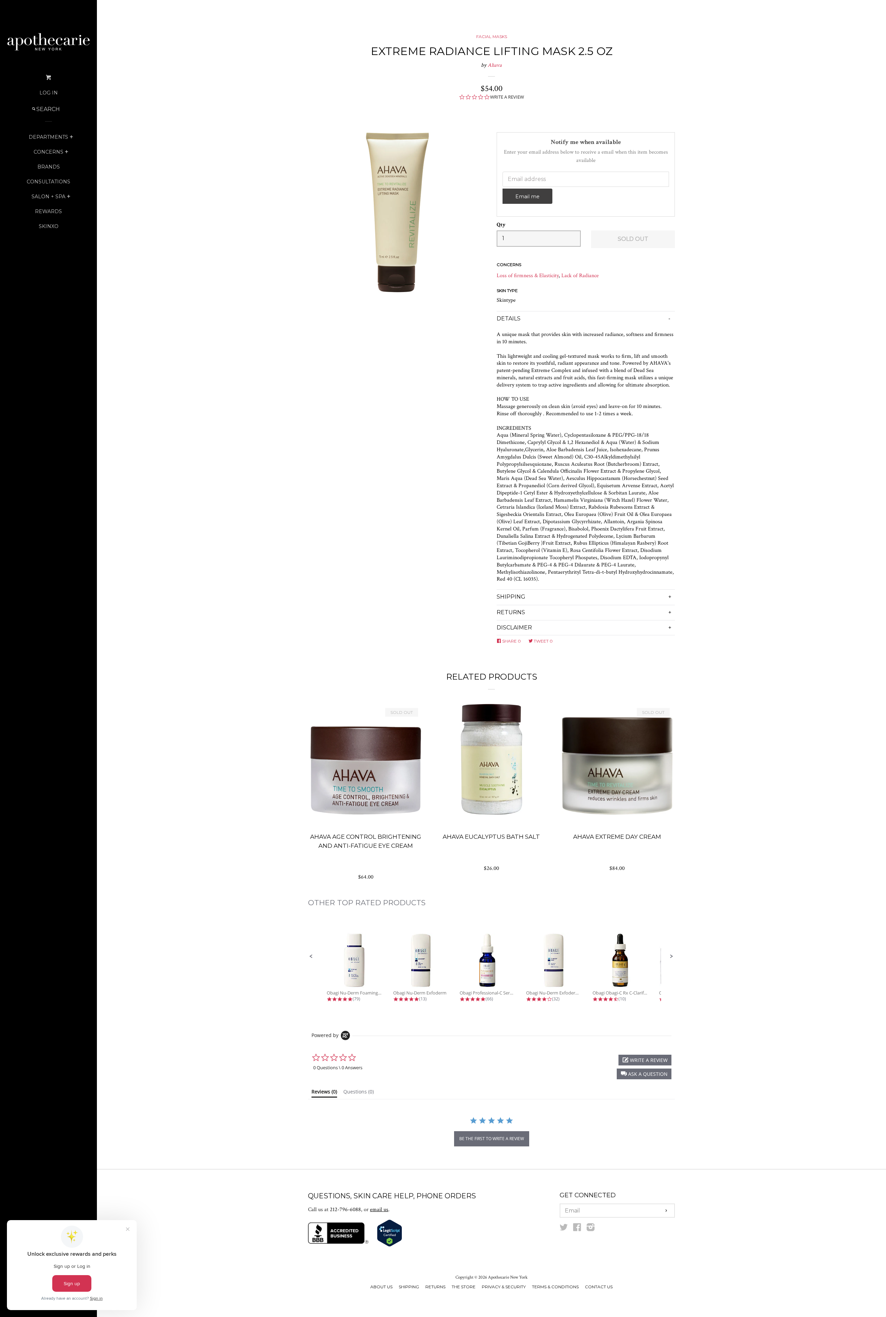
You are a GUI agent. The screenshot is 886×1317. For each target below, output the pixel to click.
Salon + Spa (48, 196)
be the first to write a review (491, 1139)
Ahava (495, 65)
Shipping (409, 1286)
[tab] (324, 1093)
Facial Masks (491, 36)
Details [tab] (509, 318)
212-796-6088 (345, 1209)
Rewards (48, 211)
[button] (311, 956)
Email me (527, 196)
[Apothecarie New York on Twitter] (564, 1229)
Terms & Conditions (555, 1286)
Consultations (48, 182)
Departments (48, 137)
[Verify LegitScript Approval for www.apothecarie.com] (389, 1245)
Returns (435, 1286)
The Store (464, 1286)
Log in (48, 93)
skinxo (48, 226)
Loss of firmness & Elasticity (528, 275)
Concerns (48, 152)
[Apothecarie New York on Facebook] (577, 1229)
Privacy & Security (504, 1286)
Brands (48, 167)
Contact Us (599, 1286)
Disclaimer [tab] (514, 627)
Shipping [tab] (511, 596)
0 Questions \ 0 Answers (337, 1067)
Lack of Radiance (580, 275)
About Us (381, 1286)
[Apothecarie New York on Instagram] (590, 1229)
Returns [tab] (511, 612)
